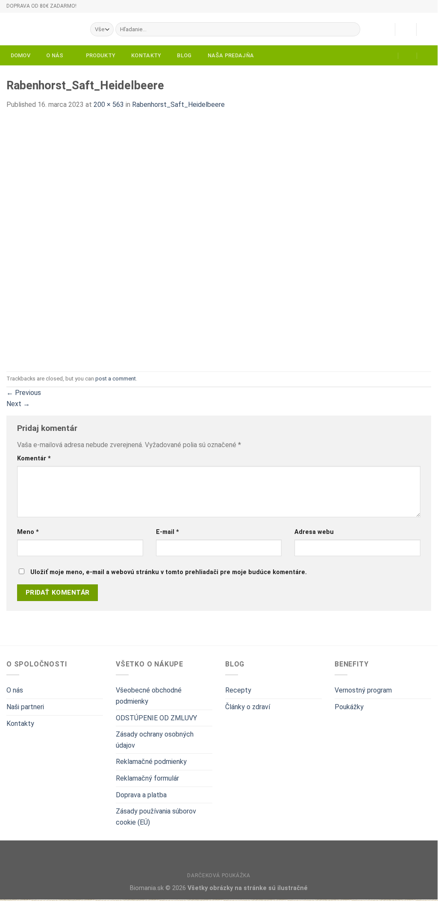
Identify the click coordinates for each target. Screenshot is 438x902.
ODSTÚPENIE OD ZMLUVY (156, 718)
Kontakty (146, 55)
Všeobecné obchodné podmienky (149, 695)
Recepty (238, 690)
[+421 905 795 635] (426, 55)
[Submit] (352, 29)
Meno (28, 532)
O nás (54, 55)
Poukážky (349, 707)
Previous (23, 393)
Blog (184, 55)
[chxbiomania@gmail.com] (389, 55)
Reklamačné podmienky (151, 762)
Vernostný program (363, 690)
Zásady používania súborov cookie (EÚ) (156, 816)
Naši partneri (25, 707)
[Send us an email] (435, 10)
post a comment (115, 378)
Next (18, 404)
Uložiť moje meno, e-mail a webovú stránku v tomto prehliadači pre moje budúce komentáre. (168, 572)
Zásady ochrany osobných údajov (155, 739)
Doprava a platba (141, 795)
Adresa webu (314, 532)
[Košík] (427, 29)
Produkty (100, 55)
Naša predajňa (231, 55)
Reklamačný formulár (147, 778)
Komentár (34, 458)
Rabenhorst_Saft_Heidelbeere (178, 104)
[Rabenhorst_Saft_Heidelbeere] (49, 240)
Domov (20, 55)
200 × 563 (109, 104)
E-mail (167, 532)
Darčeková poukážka (218, 875)
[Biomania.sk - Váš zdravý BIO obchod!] (41, 29)
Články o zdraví (247, 707)
